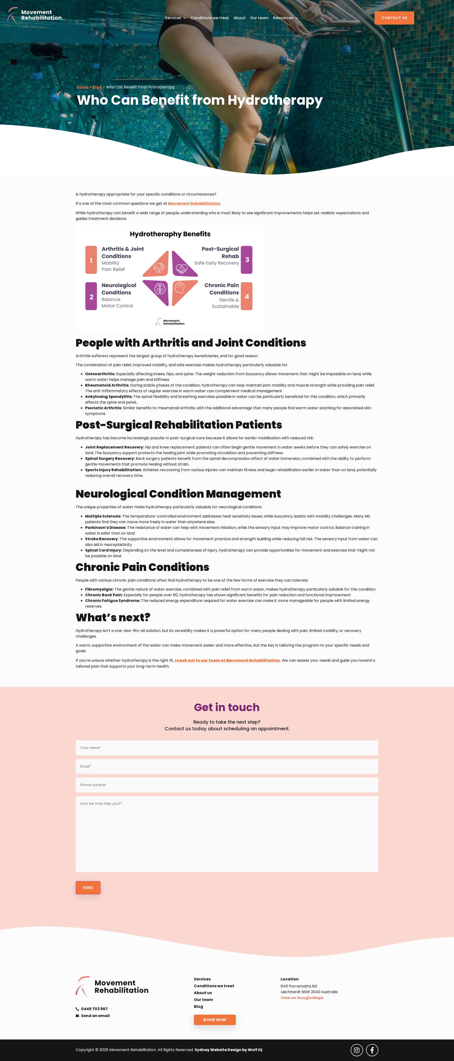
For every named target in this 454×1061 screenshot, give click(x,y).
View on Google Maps (302, 997)
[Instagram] (357, 1050)
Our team (259, 18)
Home (83, 87)
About (239, 18)
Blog (97, 87)
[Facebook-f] (372, 1050)
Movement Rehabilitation (194, 203)
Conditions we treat (210, 18)
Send (88, 887)
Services (173, 18)
